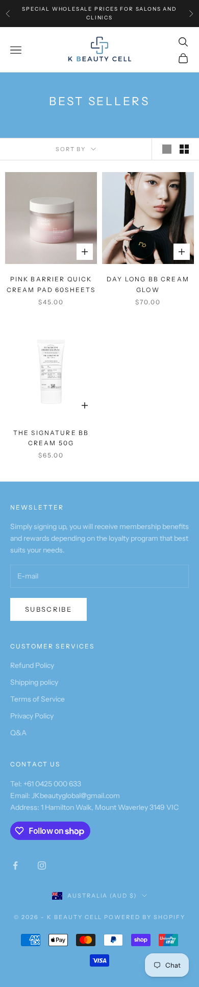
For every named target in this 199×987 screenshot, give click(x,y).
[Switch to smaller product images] (184, 149)
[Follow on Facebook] (15, 865)
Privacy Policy (32, 715)
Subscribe (48, 609)
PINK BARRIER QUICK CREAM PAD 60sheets (51, 284)
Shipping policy (34, 682)
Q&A (18, 732)
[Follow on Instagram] (42, 865)
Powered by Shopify (144, 917)
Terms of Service (37, 699)
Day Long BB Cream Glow (148, 284)
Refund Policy (32, 665)
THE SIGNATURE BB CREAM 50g (51, 438)
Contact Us (35, 764)
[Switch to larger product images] (166, 149)
